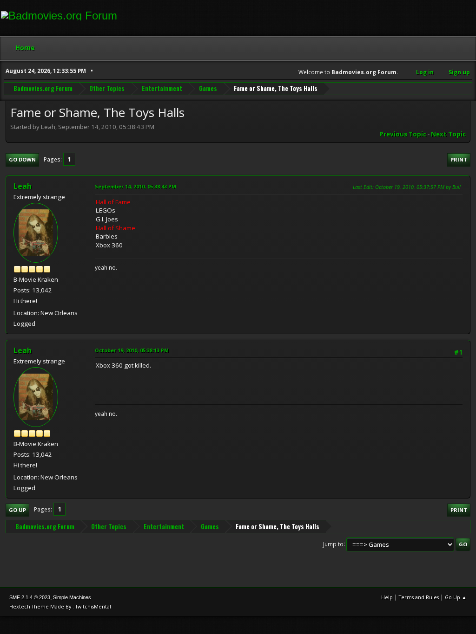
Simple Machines (72, 597)
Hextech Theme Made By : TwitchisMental (60, 606)
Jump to (333, 544)
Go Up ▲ (456, 597)
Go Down (22, 159)
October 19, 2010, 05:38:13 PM (132, 350)
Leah (22, 186)
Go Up (17, 509)
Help (387, 597)
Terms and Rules (419, 597)
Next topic (448, 134)
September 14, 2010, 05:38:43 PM (135, 186)
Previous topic (402, 134)
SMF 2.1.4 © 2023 (29, 597)
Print (458, 159)
